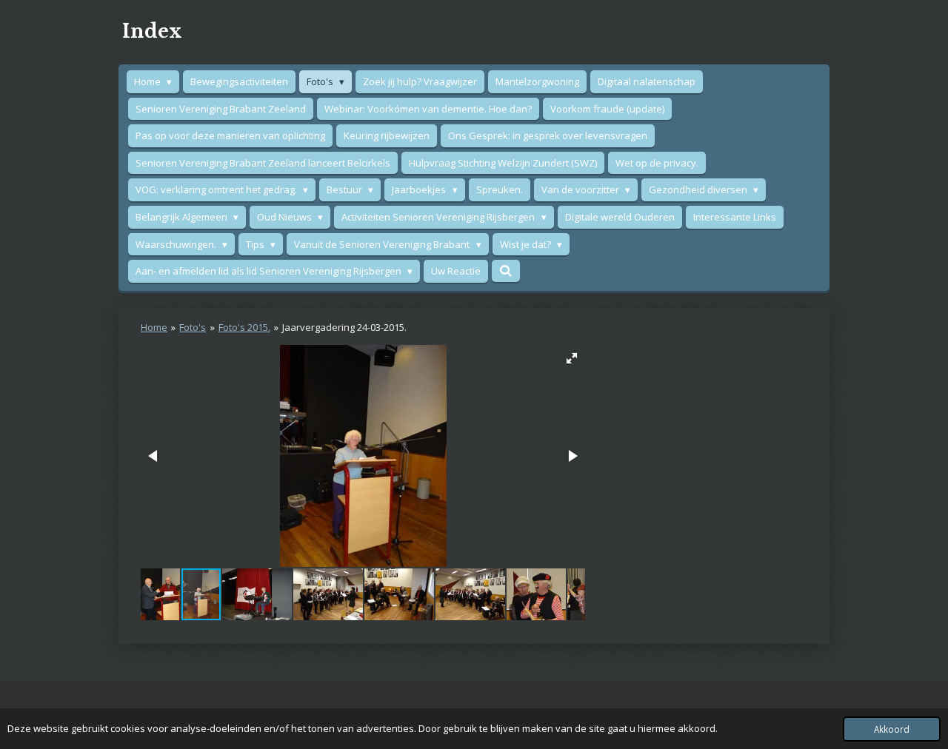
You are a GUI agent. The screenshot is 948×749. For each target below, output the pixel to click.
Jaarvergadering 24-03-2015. (344, 327)
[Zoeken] (506, 271)
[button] (572, 358)
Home (154, 327)
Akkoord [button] (891, 729)
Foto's (192, 327)
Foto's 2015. (244, 327)
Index (152, 31)
